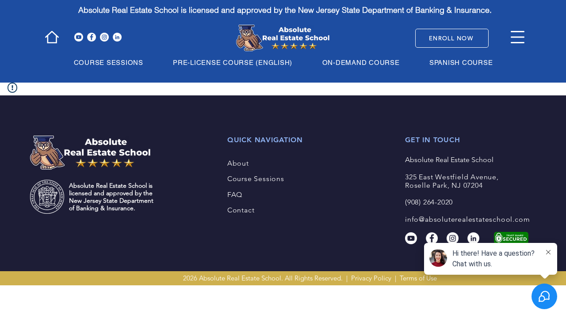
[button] (517, 37)
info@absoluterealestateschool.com (467, 219)
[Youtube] (78, 37)
